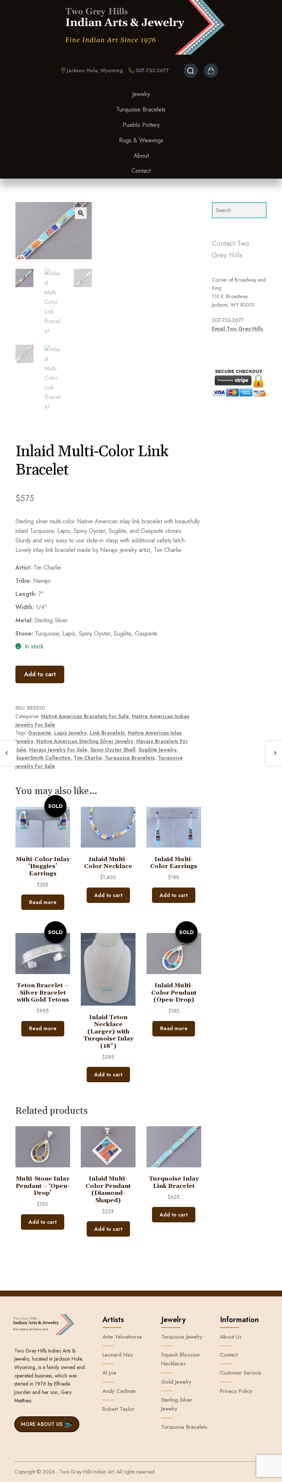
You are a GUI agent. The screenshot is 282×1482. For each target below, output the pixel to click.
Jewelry (141, 94)
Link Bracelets (107, 732)
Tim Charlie (87, 757)
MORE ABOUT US (41, 1424)
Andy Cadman (119, 1391)
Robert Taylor (118, 1409)
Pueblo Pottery (141, 125)
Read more (43, 902)
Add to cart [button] (108, 895)
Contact (141, 171)
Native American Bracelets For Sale (85, 716)
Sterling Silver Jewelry (176, 1404)
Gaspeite (39, 732)
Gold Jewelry (176, 1382)
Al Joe (109, 1373)
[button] (81, 213)
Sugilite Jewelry (157, 749)
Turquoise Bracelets (141, 109)
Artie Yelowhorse (122, 1337)
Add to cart (40, 674)
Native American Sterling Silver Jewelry (84, 741)
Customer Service (240, 1373)
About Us (231, 1337)
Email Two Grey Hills (237, 328)
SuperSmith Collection (42, 757)
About (141, 155)
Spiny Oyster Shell (112, 749)
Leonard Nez (117, 1355)
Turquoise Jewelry (181, 1337)
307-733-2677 (151, 70)
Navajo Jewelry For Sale (58, 749)
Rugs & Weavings (141, 140)
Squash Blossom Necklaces (180, 1359)
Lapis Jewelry (70, 732)
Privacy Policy (236, 1391)
